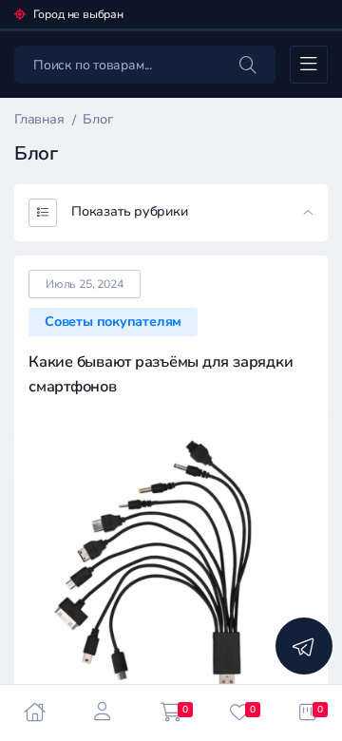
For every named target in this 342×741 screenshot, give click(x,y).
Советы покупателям (113, 322)
